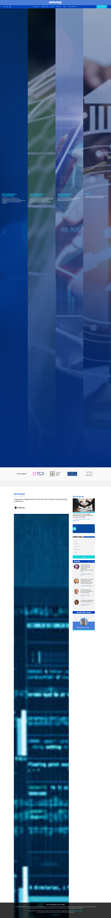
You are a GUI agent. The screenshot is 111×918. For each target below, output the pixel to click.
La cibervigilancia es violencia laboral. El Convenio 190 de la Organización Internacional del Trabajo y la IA (87, 568)
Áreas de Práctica (73, 6)
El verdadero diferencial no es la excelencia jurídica (87, 601)
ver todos (90, 561)
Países (64, 6)
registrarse (102, 6)
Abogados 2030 (44, 6)
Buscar (84, 557)
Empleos (52, 6)
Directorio (58, 6)
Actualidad (36, 6)
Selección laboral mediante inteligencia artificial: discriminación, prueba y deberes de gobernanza (87, 581)
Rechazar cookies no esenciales (75, 910)
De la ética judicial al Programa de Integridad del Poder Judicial (86, 591)
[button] (4, 6)
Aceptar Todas (55, 914)
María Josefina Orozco (83, 627)
